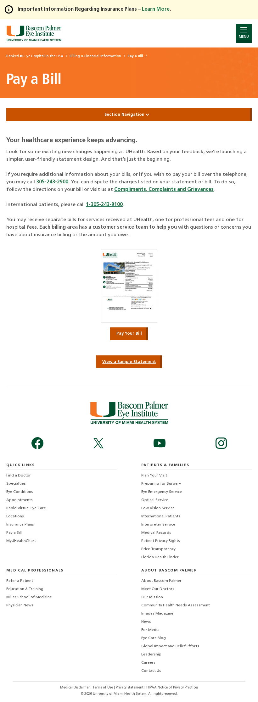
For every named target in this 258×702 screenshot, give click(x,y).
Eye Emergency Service (161, 492)
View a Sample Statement (129, 362)
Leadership (151, 654)
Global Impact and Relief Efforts (170, 646)
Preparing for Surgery (161, 484)
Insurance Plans (20, 524)
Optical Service (154, 500)
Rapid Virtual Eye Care (26, 508)
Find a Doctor (18, 475)
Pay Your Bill (129, 334)
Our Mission (152, 597)
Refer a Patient (19, 581)
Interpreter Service (158, 524)
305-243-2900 (52, 182)
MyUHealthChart (21, 541)
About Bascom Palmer (161, 581)
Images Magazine (157, 614)
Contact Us (151, 671)
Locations (15, 516)
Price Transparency (158, 549)
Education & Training (24, 589)
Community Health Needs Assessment (175, 605)
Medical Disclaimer (75, 687)
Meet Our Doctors (157, 589)
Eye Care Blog (153, 638)
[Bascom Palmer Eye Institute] (33, 33)
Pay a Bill (14, 533)
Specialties (16, 484)
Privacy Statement (130, 687)
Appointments (19, 500)
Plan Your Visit (154, 475)
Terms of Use (103, 687)
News (146, 622)
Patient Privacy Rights (160, 541)
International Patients (160, 516)
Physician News (19, 605)
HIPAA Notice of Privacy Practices (172, 687)
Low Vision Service (158, 508)
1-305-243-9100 (104, 204)
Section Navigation (125, 115)
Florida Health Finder (160, 557)
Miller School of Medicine (29, 597)
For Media (150, 630)
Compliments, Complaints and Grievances (164, 189)
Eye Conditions (19, 492)
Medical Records (156, 533)
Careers (148, 663)
